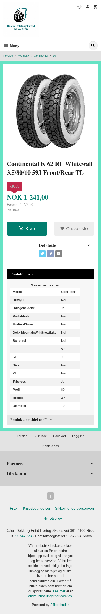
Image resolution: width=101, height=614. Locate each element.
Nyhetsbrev (52, 518)
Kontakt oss (50, 446)
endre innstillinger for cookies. (50, 596)
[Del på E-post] (58, 253)
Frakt (14, 508)
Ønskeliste (76, 228)
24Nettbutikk (60, 605)
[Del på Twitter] (42, 253)
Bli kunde (40, 436)
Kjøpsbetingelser (37, 508)
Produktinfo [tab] (20, 274)
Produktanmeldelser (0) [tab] (29, 419)
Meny (14, 45)
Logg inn (78, 436)
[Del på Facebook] (50, 253)
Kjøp (30, 228)
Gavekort (59, 436)
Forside (8, 55)
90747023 (23, 536)
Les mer (59, 591)
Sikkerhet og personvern (75, 508)
